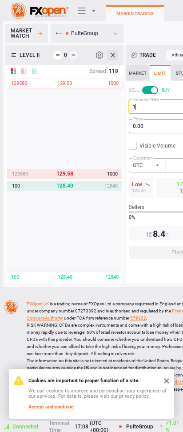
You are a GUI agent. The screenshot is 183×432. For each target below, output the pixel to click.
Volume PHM (146, 99)
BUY (166, 90)
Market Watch (21, 33)
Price (138, 118)
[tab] (137, 73)
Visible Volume (157, 146)
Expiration (143, 158)
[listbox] (87, 33)
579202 (138, 318)
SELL (134, 90)
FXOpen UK (38, 303)
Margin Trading (135, 13)
